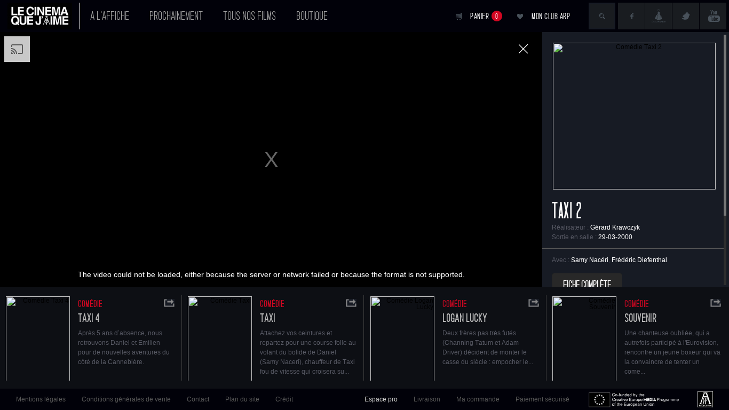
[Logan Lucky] (402, 339)
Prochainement (176, 16)
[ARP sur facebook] (631, 16)
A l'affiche (109, 16)
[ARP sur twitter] (685, 16)
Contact (198, 399)
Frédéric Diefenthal (639, 260)
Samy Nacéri (589, 260)
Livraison (427, 399)
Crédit (284, 399)
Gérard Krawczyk (615, 227)
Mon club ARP (551, 16)
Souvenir (640, 318)
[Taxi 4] (38, 339)
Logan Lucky (464, 318)
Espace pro (381, 399)
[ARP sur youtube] (713, 16)
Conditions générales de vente (126, 399)
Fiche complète (587, 285)
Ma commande (478, 399)
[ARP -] (43, 16)
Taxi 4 (88, 318)
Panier (484, 16)
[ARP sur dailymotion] (658, 16)
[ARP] (705, 399)
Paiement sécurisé (542, 399)
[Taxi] (220, 339)
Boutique (312, 16)
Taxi (267, 318)
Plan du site (242, 399)
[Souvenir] (584, 339)
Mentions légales (41, 399)
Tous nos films (249, 16)
